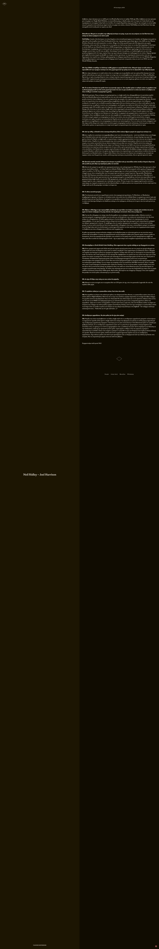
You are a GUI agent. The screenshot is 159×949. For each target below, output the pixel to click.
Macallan (122, 374)
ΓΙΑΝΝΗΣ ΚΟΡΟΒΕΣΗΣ (39, 945)
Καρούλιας (124, 23)
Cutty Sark (145, 21)
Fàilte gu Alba (134, 19)
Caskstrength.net (137, 51)
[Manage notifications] (156, 946)
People (107, 374)
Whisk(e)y (130, 374)
